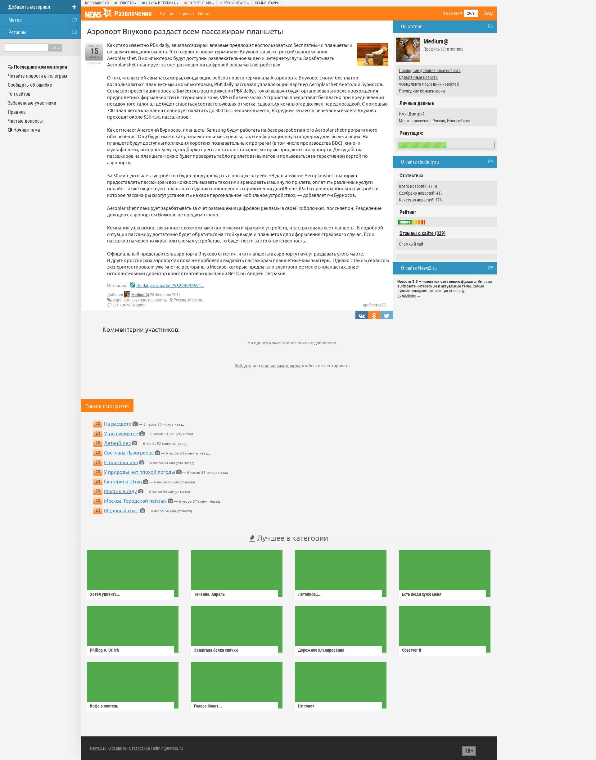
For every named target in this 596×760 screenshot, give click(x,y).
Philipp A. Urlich (104, 650)
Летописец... (310, 594)
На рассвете (117, 423)
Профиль (431, 49)
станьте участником (280, 365)
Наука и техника (161, 3)
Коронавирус (97, 3)
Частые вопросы (25, 121)
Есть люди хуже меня (421, 594)
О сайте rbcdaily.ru (420, 162)
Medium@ (140, 294)
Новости (126, 3)
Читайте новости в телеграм (37, 76)
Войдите (242, 365)
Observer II (411, 650)
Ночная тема (26, 130)
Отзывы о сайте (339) (422, 233)
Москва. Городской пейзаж (135, 500)
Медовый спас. (121, 510)
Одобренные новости (418, 77)
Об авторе (411, 26)
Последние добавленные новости (430, 70)
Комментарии (267, 3)
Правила (17, 112)
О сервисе (117, 748)
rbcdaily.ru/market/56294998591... (170, 285)
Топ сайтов (19, 94)
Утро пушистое (121, 433)
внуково (138, 299)
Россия (180, 299)
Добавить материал (29, 7)
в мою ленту (453, 13)
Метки (15, 20)
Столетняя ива (121, 462)
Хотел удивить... (105, 594)
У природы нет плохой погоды (139, 471)
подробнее (406, 295)
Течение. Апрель (209, 594)
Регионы (17, 32)
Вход (489, 13)
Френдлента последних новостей (429, 84)
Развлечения (199, 3)
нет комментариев (129, 304)
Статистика (453, 49)
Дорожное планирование (321, 650)
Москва (195, 299)
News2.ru (98, 748)
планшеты (157, 299)
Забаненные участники (32, 103)
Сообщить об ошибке (30, 85)
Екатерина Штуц (123, 481)
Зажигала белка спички (216, 650)
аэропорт (121, 299)
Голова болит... (208, 705)
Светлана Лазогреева (129, 452)
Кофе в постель (104, 705)
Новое (204, 13)
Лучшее (167, 13)
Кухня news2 (235, 3)
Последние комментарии (422, 90)
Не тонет (306, 705)
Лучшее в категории (291, 537)
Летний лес (117, 443)
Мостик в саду (120, 491)
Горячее (186, 13)
